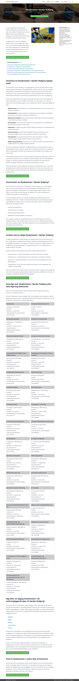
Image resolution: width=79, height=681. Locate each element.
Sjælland (57, 1)
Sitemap (67, 680)
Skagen (10, 619)
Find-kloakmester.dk (12, 2)
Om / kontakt (64, 1)
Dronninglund (11, 625)
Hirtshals (10, 617)
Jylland (48, 1)
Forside (43, 1)
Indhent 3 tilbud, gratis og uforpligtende (39, 16)
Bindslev (10, 622)
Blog (64, 680)
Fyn (53, 1)
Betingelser (71, 680)
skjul (20, 62)
